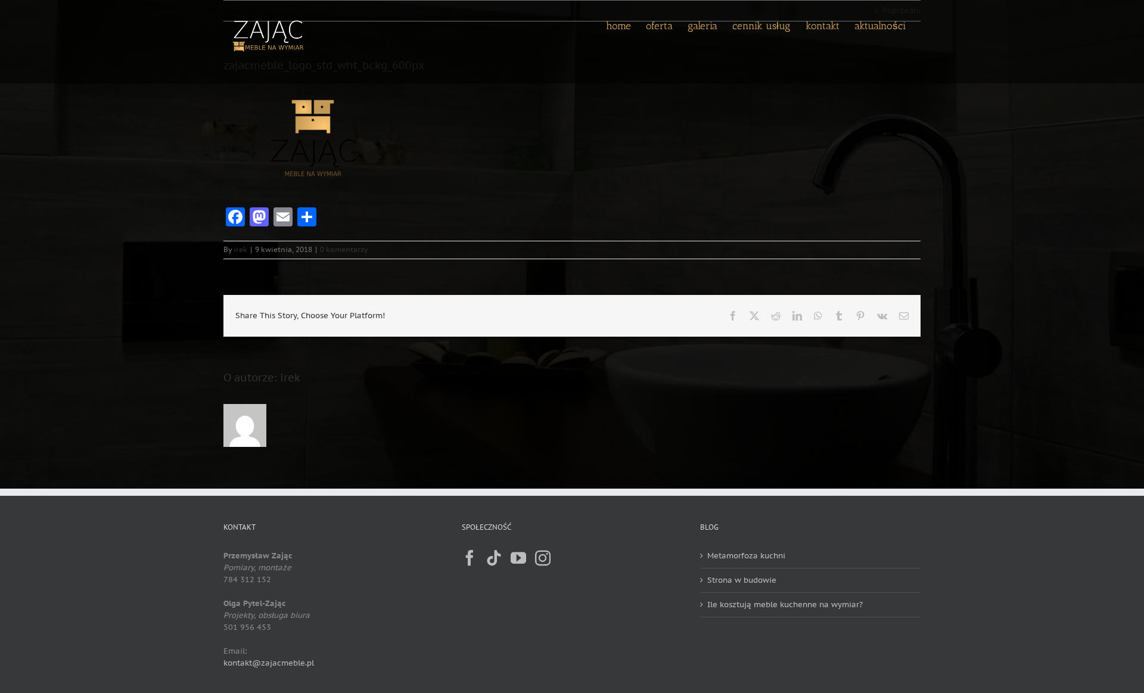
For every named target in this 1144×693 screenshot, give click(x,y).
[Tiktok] (494, 557)
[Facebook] (469, 557)
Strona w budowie (741, 580)
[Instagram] (543, 557)
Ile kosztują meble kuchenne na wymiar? (785, 604)
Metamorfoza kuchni (746, 556)
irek (240, 249)
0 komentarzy (344, 249)
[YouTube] (518, 557)
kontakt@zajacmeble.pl (268, 663)
